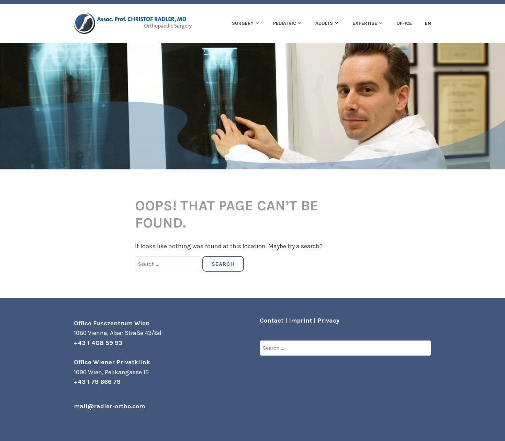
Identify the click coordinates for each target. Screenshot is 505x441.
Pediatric (284, 23)
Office (404, 23)
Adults (324, 23)
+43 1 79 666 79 (97, 382)
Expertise (364, 23)
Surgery (243, 23)
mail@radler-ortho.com (109, 406)
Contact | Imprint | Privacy (299, 320)
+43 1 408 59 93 (98, 343)
